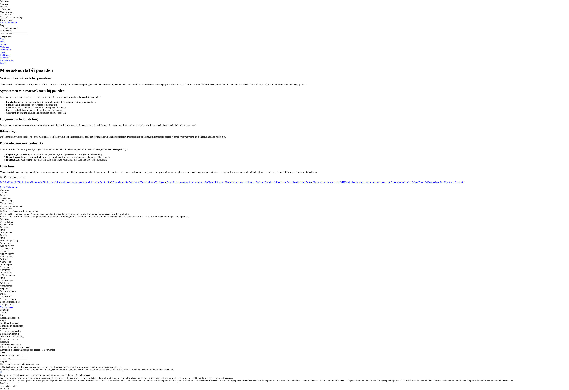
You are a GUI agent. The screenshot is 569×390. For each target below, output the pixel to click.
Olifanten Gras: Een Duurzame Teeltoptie (444, 182)
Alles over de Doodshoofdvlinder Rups (292, 182)
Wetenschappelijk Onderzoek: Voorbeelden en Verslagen (137, 182)
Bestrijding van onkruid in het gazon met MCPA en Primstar (195, 182)
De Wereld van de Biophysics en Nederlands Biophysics (26, 182)
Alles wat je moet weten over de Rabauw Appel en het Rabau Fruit (391, 182)
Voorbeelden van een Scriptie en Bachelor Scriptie (248, 182)
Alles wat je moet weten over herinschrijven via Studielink (82, 182)
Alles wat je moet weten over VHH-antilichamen (335, 182)
